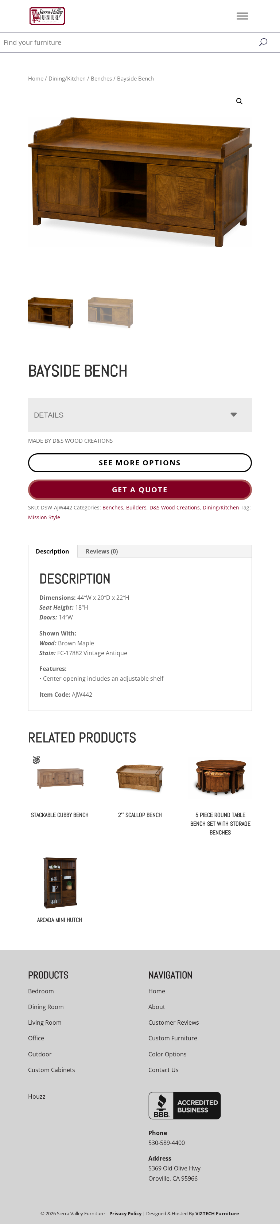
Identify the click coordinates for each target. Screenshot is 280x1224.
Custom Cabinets (51, 1070)
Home (35, 78)
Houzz (37, 1096)
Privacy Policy (125, 1213)
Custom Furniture (172, 1038)
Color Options (167, 1054)
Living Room (45, 1022)
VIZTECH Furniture (217, 1213)
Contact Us (163, 1070)
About (156, 1007)
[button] (239, 101)
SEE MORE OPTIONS (140, 463)
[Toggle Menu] (242, 15)
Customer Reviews (173, 1022)
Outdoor (40, 1054)
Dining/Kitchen (67, 78)
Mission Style (44, 517)
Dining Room (46, 1007)
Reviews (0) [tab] (102, 551)
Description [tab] (52, 551)
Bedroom (41, 991)
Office (36, 1038)
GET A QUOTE (140, 489)
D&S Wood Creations (174, 507)
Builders (136, 507)
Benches (101, 78)
